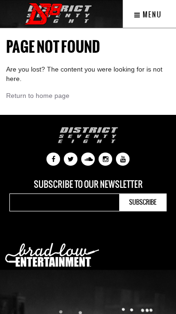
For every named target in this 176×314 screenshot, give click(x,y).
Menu (151, 14)
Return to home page (37, 95)
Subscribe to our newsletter (88, 184)
